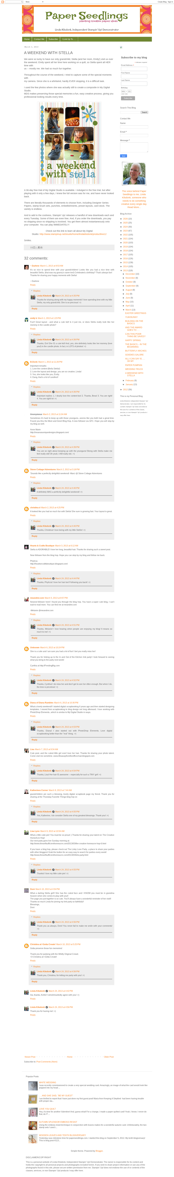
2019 (125, 247)
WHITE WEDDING (47, 1082)
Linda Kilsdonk (44, 296)
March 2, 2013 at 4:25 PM (52, 507)
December (131, 274)
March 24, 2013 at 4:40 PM (67, 488)
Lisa (32, 749)
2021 (125, 239)
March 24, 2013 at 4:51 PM (67, 625)
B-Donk (34, 362)
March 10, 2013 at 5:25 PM (68, 944)
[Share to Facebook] (39, 247)
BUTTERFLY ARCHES (135, 351)
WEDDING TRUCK (134, 369)
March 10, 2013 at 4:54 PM (48, 889)
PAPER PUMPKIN (133, 365)
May (128, 302)
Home (27, 39)
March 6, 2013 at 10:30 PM (66, 703)
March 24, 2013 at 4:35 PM (67, 296)
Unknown (34, 647)
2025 (125, 223)
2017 (125, 254)
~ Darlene (34, 266)
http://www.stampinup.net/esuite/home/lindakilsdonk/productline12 (73, 234)
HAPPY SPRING (133, 340)
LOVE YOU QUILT (47, 1109)
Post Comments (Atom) (46, 1062)
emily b (33, 318)
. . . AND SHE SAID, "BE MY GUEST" (56, 1096)
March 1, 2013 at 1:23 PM (49, 318)
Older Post (109, 1057)
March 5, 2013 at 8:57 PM (56, 598)
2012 (125, 389)
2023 (125, 231)
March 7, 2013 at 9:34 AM (46, 749)
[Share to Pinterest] (41, 247)
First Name (125, 73)
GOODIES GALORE (134, 355)
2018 (125, 251)
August (129, 290)
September (131, 286)
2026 (125, 219)
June (128, 298)
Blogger (99, 1151)
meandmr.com (37, 598)
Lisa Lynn (35, 831)
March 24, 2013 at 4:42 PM (61, 991)
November (131, 278)
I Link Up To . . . (69, 39)
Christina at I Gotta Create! (43, 944)
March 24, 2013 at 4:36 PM (67, 340)
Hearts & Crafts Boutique (42, 546)
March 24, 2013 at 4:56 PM (67, 922)
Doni (32, 889)
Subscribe (53, 39)
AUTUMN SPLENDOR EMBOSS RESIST (58, 1122)
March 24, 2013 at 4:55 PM (67, 812)
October (129, 282)
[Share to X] (36, 247)
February (130, 380)
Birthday (124, 88)
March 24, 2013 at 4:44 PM (67, 578)
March (129, 310)
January (129, 384)
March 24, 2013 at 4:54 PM (67, 771)
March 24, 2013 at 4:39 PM (67, 447)
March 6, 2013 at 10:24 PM (52, 647)
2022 (125, 235)
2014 (125, 266)
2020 (125, 243)
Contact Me (39, 39)
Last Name (125, 80)
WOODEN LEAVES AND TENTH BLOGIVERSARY (62, 1135)
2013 (125, 270)
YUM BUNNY (131, 317)
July (128, 294)
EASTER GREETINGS (135, 313)
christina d (35, 507)
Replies (36, 291)
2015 (125, 262)
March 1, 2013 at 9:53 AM (51, 266)
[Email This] (31, 247)
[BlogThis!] (34, 247)
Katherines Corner (39, 790)
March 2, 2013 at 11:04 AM (55, 414)
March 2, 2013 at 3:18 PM (68, 469)
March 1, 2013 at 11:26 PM (50, 362)
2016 (125, 258)
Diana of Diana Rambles (41, 703)
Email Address (127, 65)
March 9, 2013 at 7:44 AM (60, 790)
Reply (33, 285)
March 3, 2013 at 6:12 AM (66, 546)
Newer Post (30, 1057)
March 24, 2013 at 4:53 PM (67, 727)
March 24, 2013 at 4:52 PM (67, 680)
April (128, 306)
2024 (125, 227)
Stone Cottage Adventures (43, 469)
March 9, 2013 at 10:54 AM (52, 831)
